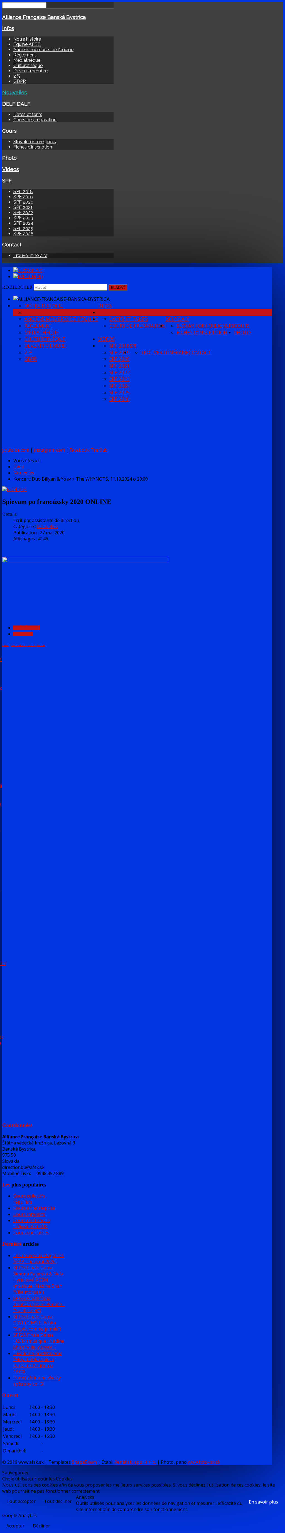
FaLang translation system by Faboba (23, 645)
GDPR (19, 81)
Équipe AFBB (27, 44)
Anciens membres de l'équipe (43, 49)
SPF (7, 180)
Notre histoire (27, 39)
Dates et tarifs (27, 114)
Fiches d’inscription (32, 147)
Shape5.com (84, 1462)
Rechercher (17, 287)
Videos (10, 169)
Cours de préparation (34, 119)
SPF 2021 (23, 207)
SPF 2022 (23, 212)
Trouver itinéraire (30, 255)
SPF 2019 (23, 196)
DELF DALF (16, 104)
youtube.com (15, 450)
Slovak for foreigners (34, 141)
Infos (8, 28)
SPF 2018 (23, 191)
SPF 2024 (23, 223)
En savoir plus (263, 1502)
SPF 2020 (23, 202)
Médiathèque (26, 60)
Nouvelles (14, 92)
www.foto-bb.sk (204, 1462)
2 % (16, 76)
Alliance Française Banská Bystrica (44, 17)
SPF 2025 (23, 228)
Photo (9, 158)
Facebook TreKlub (89, 450)
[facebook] (14, 489)
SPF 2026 (23, 233)
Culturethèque (28, 65)
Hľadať (118, 287)
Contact (11, 244)
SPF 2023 (23, 218)
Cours (9, 131)
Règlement (24, 55)
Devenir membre (30, 70)
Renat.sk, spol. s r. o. (135, 1462)
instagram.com (49, 450)
